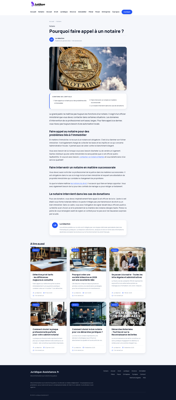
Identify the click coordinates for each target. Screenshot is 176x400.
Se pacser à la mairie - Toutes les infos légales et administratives (127, 276)
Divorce (73, 12)
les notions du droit (79, 183)
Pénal (91, 12)
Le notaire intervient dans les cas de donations (107, 106)
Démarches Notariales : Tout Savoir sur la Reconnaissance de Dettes (124, 332)
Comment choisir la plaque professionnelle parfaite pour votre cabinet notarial (46, 332)
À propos (115, 12)
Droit (56, 12)
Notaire (41, 12)
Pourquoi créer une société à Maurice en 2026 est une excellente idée (84, 277)
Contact (127, 12)
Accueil (33, 12)
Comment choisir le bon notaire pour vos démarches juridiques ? (87, 330)
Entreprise (106, 12)
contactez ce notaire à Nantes (92, 157)
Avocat (49, 12)
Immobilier (82, 12)
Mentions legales (135, 378)
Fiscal (97, 12)
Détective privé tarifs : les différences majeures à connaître (43, 277)
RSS (144, 378)
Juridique (64, 12)
